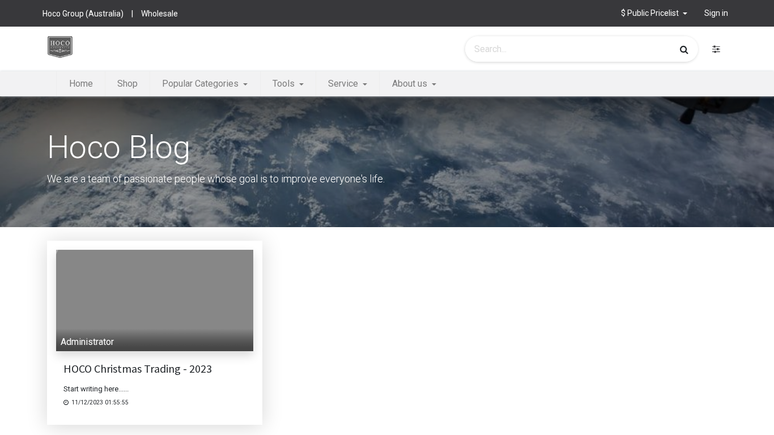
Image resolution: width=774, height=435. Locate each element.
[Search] (684, 49)
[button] (654, 13)
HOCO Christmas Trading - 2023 (137, 368)
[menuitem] (80, 83)
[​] (716, 49)
